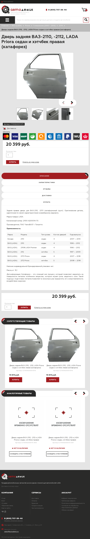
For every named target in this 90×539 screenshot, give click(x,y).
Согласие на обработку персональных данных (70, 506)
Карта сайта (6, 508)
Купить (12, 162)
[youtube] (5, 511)
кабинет (8, 1)
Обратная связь (7, 505)
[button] (72, 102)
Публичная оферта (68, 501)
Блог (3, 501)
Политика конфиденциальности (73, 503)
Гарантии (35, 503)
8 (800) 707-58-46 (57, 10)
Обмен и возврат (68, 510)
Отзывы (4, 503)
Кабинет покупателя (69, 498)
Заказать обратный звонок (13, 520)
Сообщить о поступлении (20, 454)
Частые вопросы (38, 508)
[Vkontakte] (3, 511)
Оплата (34, 501)
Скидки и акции (37, 505)
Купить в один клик (31, 162)
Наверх (9, 535)
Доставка (35, 498)
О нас (4, 498)
